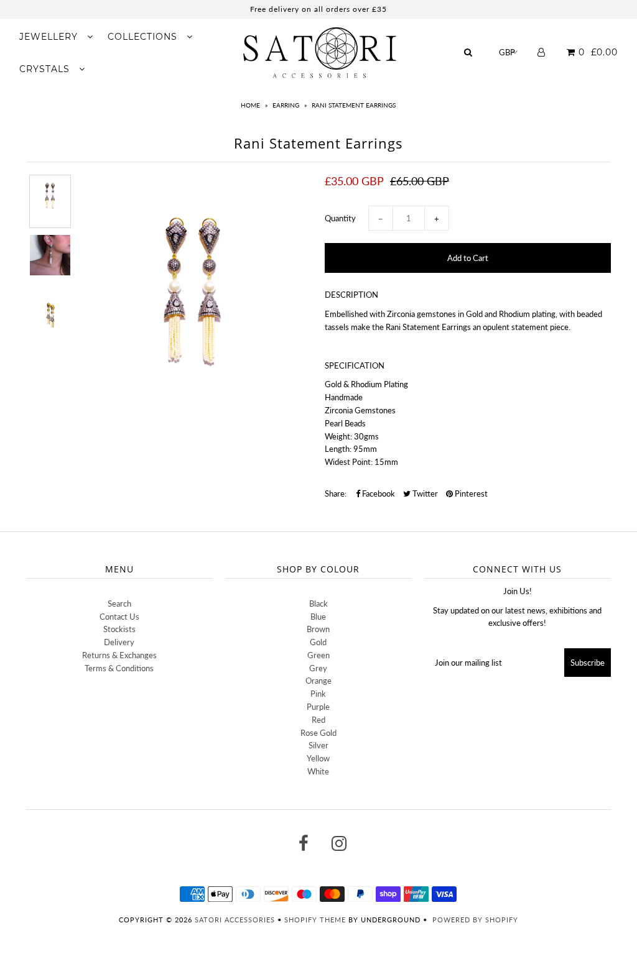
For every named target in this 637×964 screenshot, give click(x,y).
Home (250, 105)
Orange (318, 681)
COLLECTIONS (144, 36)
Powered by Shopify (475, 920)
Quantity (340, 218)
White (318, 771)
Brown (318, 629)
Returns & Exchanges (119, 655)
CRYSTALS (46, 69)
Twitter (424, 493)
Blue (318, 617)
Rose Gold (318, 733)
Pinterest (470, 493)
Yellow (318, 758)
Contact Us (119, 617)
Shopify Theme (315, 920)
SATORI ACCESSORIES (235, 920)
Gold (318, 642)
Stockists (119, 629)
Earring (285, 105)
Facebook (377, 493)
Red (318, 720)
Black (318, 603)
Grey (318, 668)
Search (119, 603)
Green (318, 655)
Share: (335, 493)
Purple (318, 707)
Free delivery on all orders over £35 (318, 9)
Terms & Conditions (119, 668)
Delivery (119, 642)
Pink (318, 694)
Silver (318, 745)
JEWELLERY (50, 36)
